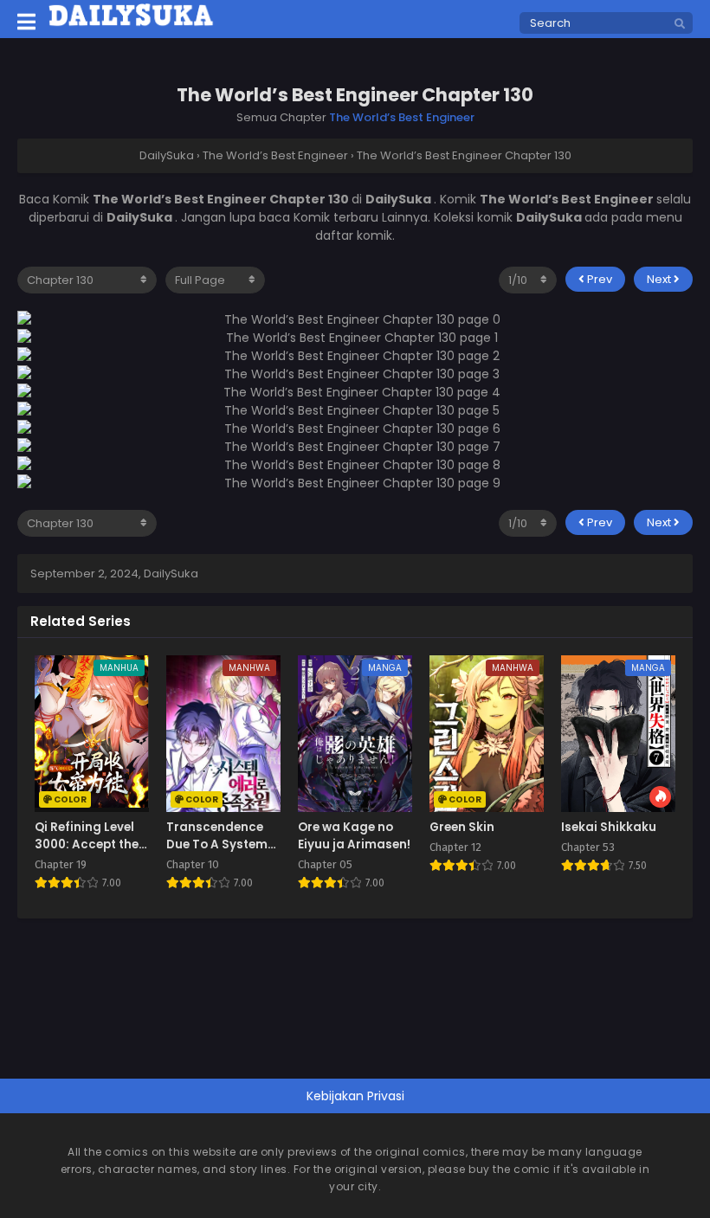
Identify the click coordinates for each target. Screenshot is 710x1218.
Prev (598, 279)
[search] (679, 24)
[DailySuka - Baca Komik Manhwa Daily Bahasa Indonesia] (131, 23)
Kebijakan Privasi (355, 1096)
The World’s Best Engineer (401, 117)
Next (660, 279)
